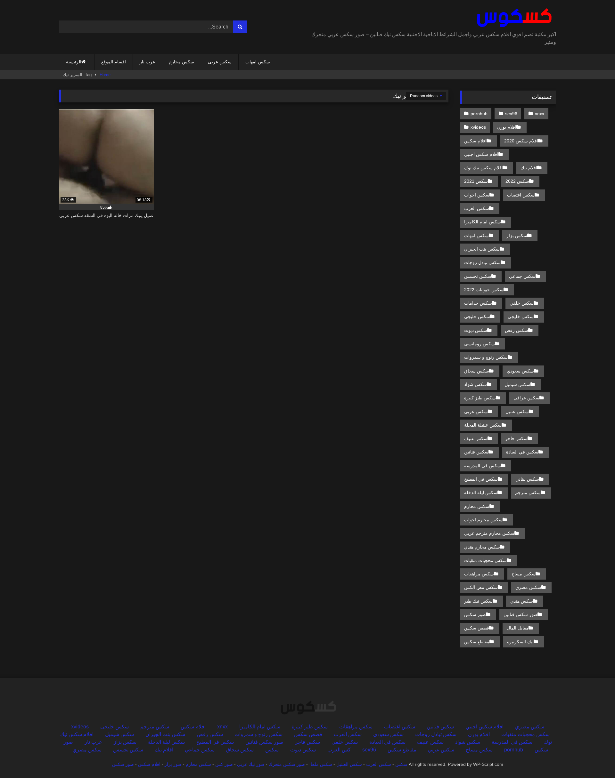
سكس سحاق (476, 370)
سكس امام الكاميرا (482, 221)
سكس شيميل (517, 384)
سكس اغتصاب (521, 194)
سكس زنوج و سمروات (486, 357)
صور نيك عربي (251, 764)
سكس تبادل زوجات (482, 262)
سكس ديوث (475, 330)
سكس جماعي (522, 276)
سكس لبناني (527, 479)
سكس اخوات (476, 194)
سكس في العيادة (522, 451)
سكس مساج (524, 573)
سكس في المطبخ (481, 479)
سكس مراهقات (479, 573)
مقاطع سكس (476, 641)
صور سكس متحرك (287, 764)
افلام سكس (475, 140)
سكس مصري (528, 587)
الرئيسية (73, 61)
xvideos (478, 127)
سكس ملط (321, 764)
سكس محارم (181, 61)
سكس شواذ (475, 384)
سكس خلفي (522, 303)
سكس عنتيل (517, 411)
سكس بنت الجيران (482, 249)
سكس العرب (476, 208)
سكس (272, 749)
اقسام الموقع (113, 61)
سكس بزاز (516, 235)
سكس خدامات (478, 303)
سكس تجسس (477, 276)
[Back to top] (595, 759)
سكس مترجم (528, 492)
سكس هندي (521, 601)
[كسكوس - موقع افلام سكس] (513, 18)
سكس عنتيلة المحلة (483, 425)
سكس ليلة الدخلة (480, 492)
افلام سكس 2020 (521, 140)
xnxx (539, 113)
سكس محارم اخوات (483, 519)
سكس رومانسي (479, 343)
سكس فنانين (476, 451)
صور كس (224, 764)
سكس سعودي (520, 370)
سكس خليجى (477, 316)
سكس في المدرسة (482, 465)
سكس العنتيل (349, 764)
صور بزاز (173, 764)
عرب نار (147, 61)
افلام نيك (529, 167)
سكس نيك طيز (478, 601)
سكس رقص (516, 330)
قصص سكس (476, 627)
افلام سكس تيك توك (483, 167)
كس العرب (339, 749)
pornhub (479, 113)
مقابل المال (518, 627)
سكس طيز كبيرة (480, 397)
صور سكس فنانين (520, 614)
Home (105, 74)
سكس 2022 (517, 181)
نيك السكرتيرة (520, 641)
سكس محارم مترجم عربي (489, 533)
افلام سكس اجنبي (481, 154)
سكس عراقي (526, 397)
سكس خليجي (521, 316)
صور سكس (475, 614)
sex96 (511, 113)
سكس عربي (220, 61)
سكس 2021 (476, 181)
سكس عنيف (476, 438)
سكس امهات (257, 61)
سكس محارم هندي (482, 546)
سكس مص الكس (481, 587)
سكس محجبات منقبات (485, 560)
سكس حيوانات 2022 (484, 289)
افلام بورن (506, 127)
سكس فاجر (516, 438)
